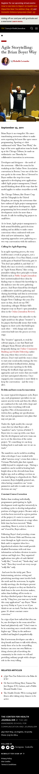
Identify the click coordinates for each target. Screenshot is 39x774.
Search (32, 28)
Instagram (19, 747)
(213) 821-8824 (12, 735)
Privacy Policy (6, 758)
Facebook (3, 747)
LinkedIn (29, 747)
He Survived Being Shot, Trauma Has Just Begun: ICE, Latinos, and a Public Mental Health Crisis (20, 686)
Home (2, 35)
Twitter (7, 747)
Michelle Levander (21, 61)
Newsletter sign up (11, 754)
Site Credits (5, 761)
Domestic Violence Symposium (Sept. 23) (18, 12)
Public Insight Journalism (26, 276)
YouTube (12, 747)
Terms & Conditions (8, 764)
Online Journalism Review (23, 312)
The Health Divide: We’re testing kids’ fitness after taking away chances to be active (20, 696)
